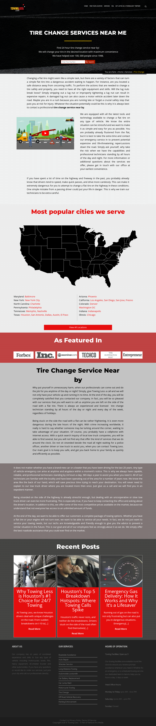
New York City (32, 300)
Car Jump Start (65, 683)
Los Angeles (96, 300)
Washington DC (87, 307)
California (84, 300)
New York (19, 300)
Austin (56, 314)
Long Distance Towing (68, 669)
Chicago (91, 314)
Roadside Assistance (67, 655)
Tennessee (19, 311)
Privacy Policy (75, 720)
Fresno (129, 300)
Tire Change (64, 692)
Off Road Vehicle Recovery (70, 697)
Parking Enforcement (67, 702)
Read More (34, 628)
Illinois (82, 314)
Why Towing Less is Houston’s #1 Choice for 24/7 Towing (35, 598)
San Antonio (37, 314)
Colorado (84, 303)
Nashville (42, 311)
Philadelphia (35, 307)
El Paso (64, 314)
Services (107, 6)
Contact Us (64, 720)
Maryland (19, 296)
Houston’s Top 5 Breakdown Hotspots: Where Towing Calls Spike (78, 600)
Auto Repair (64, 660)
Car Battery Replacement (69, 678)
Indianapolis (94, 311)
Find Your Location (96, 6)
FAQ (112, 6)
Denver (94, 303)
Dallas (48, 314)
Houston (25, 314)
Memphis (31, 311)
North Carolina (21, 303)
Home (86, 6)
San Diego (109, 300)
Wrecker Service (66, 664)
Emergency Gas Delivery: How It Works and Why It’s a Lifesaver (121, 598)
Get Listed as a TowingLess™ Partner (127, 6)
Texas (17, 314)
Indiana (83, 311)
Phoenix (92, 296)
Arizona (83, 296)
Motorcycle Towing (67, 688)
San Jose (120, 300)
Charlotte (35, 303)
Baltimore (30, 296)
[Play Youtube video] (45, 133)
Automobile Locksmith (68, 674)
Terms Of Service (89, 720)
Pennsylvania (21, 307)
